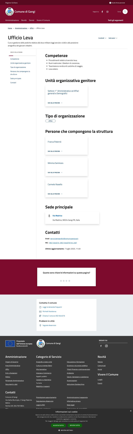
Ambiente (70, 373)
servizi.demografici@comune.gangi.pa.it (64, 238)
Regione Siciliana (11, 2)
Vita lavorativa (41, 369)
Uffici (32, 28)
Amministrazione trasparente (77, 397)
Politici (7, 377)
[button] (66, 430)
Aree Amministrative (12, 365)
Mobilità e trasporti (43, 386)
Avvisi (100, 369)
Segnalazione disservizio (44, 401)
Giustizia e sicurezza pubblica (77, 365)
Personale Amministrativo (14, 380)
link (86, 421)
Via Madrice (57, 215)
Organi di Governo (11, 362)
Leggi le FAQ (40, 405)
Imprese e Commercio (43, 373)
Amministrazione (21, 28)
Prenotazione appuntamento (46, 397)
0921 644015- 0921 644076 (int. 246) (63, 242)
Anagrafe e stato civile (44, 362)
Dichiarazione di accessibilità (77, 408)
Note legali (71, 405)
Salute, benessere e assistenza (78, 377)
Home (10, 28)
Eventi (100, 383)
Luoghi (100, 379)
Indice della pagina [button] (16, 52)
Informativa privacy (74, 401)
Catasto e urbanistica (43, 379)
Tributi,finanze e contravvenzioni (78, 369)
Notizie (100, 362)
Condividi (101, 38)
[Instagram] (107, 11)
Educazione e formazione (75, 362)
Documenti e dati (11, 384)
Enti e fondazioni (11, 373)
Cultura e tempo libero (44, 365)
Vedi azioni (112, 38)
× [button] (130, 411)
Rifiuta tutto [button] (75, 425)
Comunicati (102, 365)
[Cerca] (125, 11)
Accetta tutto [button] (58, 425)
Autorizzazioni (72, 380)
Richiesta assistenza (43, 408)
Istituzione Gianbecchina (75, 384)
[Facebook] (101, 11)
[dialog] (66, 421)
